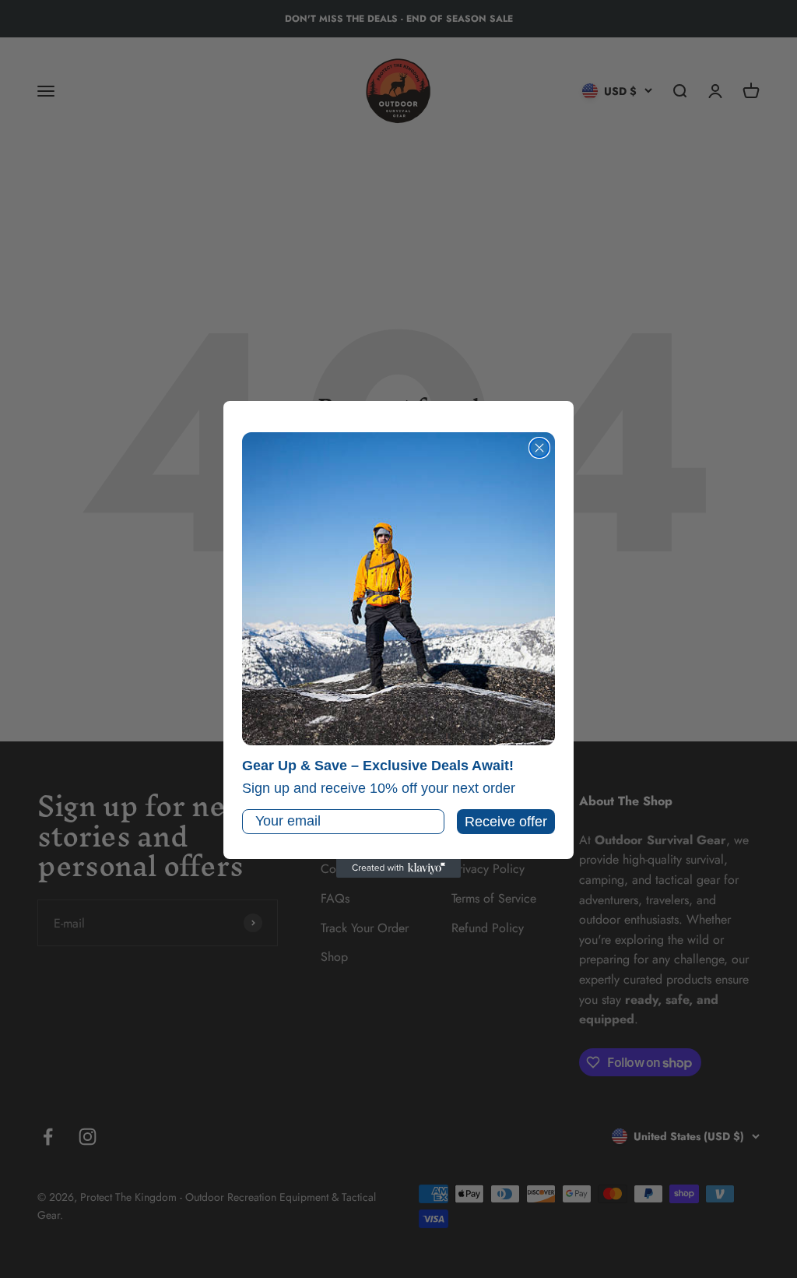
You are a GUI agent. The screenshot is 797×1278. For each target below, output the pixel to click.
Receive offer (506, 821)
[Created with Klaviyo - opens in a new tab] (398, 868)
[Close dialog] (539, 447)
